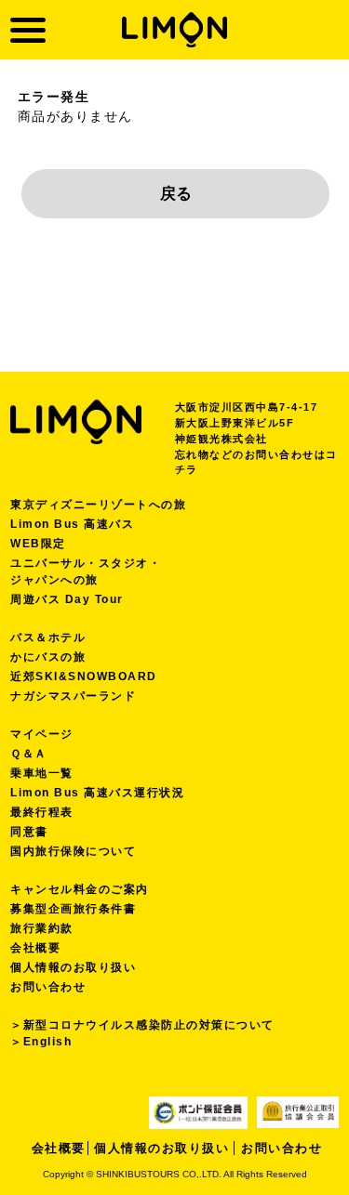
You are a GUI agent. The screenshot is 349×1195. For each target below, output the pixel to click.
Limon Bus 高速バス (72, 524)
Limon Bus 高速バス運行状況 (97, 792)
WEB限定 (38, 543)
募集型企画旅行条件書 (73, 908)
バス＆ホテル (48, 637)
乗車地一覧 (42, 773)
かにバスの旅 (48, 656)
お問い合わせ (48, 986)
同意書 (29, 831)
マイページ (42, 734)
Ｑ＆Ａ (28, 753)
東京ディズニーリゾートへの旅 (98, 504)
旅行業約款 (42, 928)
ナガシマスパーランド (73, 696)
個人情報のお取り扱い (73, 967)
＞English (41, 1041)
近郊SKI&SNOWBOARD (83, 676)
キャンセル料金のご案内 (79, 889)
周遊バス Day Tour (67, 599)
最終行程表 (42, 812)
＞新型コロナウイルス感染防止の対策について (142, 1024)
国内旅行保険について (73, 851)
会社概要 (35, 947)
